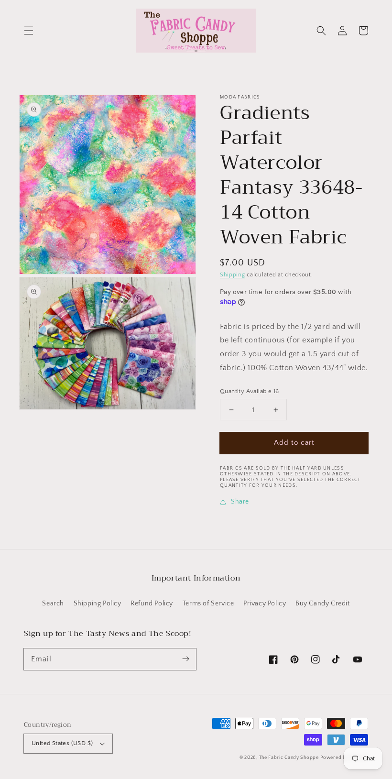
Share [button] (240, 501)
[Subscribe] (185, 658)
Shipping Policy (97, 603)
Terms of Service (208, 603)
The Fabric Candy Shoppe (289, 757)
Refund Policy (152, 603)
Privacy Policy (264, 603)
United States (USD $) (62, 743)
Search (53, 603)
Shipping (232, 275)
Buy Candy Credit (322, 603)
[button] (28, 30)
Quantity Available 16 (249, 391)
